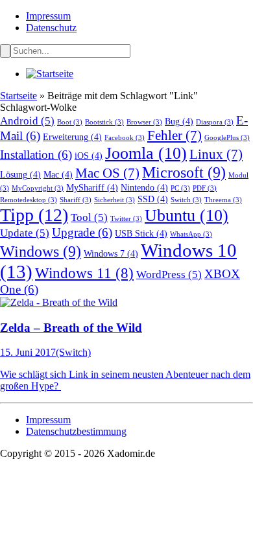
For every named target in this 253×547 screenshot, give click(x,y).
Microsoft (184, 172)
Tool (89, 217)
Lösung (20, 174)
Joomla (146, 153)
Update (24, 233)
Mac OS (107, 173)
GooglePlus (227, 137)
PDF (205, 188)
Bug (179, 121)
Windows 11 (84, 273)
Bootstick (104, 122)
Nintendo (144, 187)
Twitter (126, 218)
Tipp (34, 215)
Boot (69, 122)
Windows (40, 251)
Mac (58, 174)
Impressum (48, 15)
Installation (36, 154)
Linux (216, 154)
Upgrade (82, 232)
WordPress (169, 274)
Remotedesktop (28, 200)
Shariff (75, 200)
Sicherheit (114, 200)
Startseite (18, 95)
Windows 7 (111, 253)
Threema (223, 200)
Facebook (124, 137)
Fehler (174, 135)
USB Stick (141, 233)
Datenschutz (51, 27)
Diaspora (215, 122)
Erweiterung (72, 137)
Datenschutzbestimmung (76, 431)
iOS (88, 155)
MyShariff (92, 187)
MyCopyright (38, 188)
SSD (153, 199)
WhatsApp (191, 234)
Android (27, 121)
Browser (144, 122)
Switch (186, 200)
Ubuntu (186, 215)
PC (180, 188)
